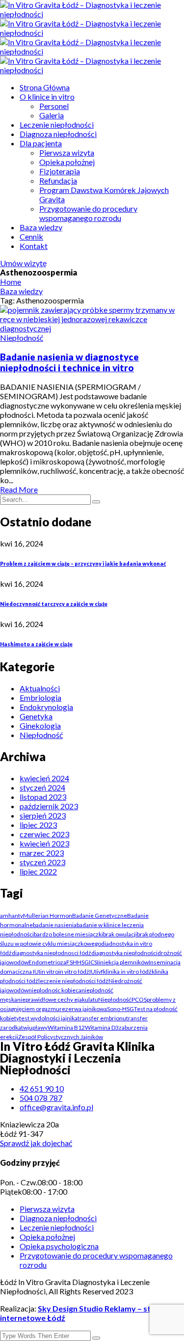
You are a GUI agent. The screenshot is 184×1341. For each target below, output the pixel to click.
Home (10, 281)
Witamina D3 (102, 1027)
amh (6, 915)
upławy (38, 1027)
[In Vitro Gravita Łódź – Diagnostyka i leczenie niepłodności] (92, 14)
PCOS (139, 999)
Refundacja (58, 180)
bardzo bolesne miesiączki (68, 934)
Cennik (31, 236)
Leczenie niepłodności (57, 124)
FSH (71, 962)
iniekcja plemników (124, 962)
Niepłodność (21, 337)
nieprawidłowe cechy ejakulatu (57, 999)
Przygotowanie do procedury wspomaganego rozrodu (88, 213)
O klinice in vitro (47, 96)
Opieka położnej (67, 161)
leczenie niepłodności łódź (73, 981)
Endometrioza (47, 962)
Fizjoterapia (59, 171)
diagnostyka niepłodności (124, 953)
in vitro (49, 971)
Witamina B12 (66, 1027)
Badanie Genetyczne (99, 915)
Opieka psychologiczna (59, 1246)
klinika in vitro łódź (127, 971)
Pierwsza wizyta (66, 152)
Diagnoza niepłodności (58, 133)
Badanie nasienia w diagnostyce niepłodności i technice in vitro (69, 362)
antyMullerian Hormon (42, 915)
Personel (54, 105)
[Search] (96, 501)
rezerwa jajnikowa (83, 1009)
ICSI (94, 962)
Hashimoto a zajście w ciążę (36, 644)
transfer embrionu (102, 1018)
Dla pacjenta (41, 143)
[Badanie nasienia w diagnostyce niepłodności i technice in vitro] (92, 328)
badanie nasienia (55, 925)
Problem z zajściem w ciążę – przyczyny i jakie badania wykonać (83, 563)
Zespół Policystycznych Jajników (60, 1036)
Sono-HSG (120, 1009)
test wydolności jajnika (48, 1018)
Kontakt (34, 245)
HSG (83, 962)
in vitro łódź (73, 971)
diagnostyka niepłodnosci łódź (51, 953)
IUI (93, 971)
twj (25, 1027)
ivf (100, 971)
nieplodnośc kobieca (54, 990)
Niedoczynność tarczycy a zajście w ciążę (53, 604)
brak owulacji (120, 934)
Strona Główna (45, 87)
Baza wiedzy (41, 227)
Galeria (51, 115)
